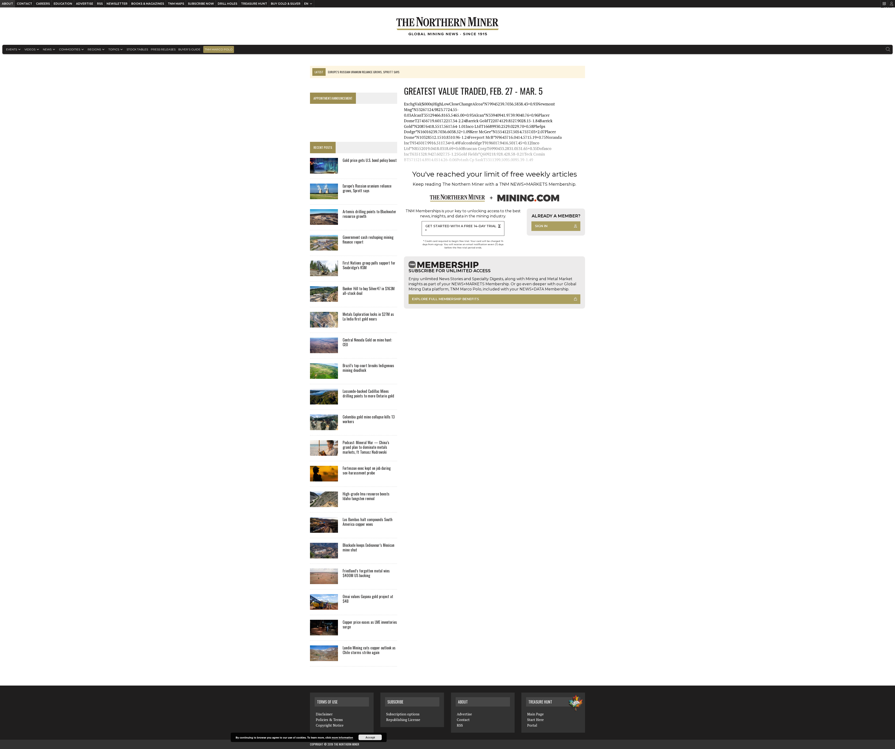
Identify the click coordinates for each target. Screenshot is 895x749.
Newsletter (117, 3)
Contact (24, 3)
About (7, 3)
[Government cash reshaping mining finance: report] (324, 247)
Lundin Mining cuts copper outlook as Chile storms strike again (369, 650)
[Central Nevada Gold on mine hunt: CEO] (324, 349)
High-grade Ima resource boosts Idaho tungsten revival (366, 496)
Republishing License (403, 719)
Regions (94, 49)
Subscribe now (201, 3)
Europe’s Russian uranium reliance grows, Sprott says (367, 188)
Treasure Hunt (254, 3)
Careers (43, 3)
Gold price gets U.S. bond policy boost (370, 160)
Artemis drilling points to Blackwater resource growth (369, 214)
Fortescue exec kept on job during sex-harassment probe (367, 470)
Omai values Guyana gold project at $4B (368, 599)
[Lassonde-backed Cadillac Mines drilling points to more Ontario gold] (324, 401)
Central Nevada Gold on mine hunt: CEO (367, 342)
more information (342, 737)
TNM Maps (176, 3)
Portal (532, 725)
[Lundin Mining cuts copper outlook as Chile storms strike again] (324, 657)
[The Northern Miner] (447, 26)
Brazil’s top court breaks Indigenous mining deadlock (368, 368)
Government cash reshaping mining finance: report (368, 239)
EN (306, 3)
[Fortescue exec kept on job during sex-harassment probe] (324, 478)
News (47, 49)
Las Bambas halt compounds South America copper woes (367, 522)
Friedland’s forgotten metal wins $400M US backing (366, 573)
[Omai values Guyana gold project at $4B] (324, 606)
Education (63, 3)
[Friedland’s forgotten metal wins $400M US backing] (324, 580)
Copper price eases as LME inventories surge (370, 624)
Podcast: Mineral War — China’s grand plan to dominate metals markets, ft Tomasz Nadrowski (366, 447)
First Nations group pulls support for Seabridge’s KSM (369, 265)
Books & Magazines (147, 3)
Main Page (535, 714)
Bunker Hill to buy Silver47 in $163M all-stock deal (369, 291)
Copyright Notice (330, 725)
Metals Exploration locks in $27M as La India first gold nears (368, 316)
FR (889, 6)
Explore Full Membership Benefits (445, 299)
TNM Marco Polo (219, 49)
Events (11, 49)
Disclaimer (324, 714)
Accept (370, 737)
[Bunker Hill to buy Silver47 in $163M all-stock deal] (324, 298)
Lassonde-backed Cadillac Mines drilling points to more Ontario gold (368, 393)
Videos (29, 49)
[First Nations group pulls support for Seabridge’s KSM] (324, 272)
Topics (113, 49)
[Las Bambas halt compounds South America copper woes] (324, 529)
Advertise (84, 3)
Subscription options (403, 714)
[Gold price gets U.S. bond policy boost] (324, 170)
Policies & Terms (329, 719)
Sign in (541, 226)
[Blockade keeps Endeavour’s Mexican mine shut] (324, 555)
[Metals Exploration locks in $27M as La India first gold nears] (324, 324)
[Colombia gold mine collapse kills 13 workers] (324, 426)
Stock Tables (137, 49)
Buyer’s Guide (189, 49)
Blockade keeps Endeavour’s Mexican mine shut (368, 547)
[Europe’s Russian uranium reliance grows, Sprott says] (324, 196)
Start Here (535, 719)
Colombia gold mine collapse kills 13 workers (369, 419)
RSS (100, 3)
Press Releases (163, 49)
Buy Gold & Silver (285, 3)
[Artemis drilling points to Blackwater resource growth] (324, 221)
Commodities (69, 49)
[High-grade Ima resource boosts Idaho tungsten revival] (324, 503)
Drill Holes (227, 3)
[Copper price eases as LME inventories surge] (324, 632)
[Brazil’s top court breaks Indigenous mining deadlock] (324, 375)
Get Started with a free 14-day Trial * (460, 228)
